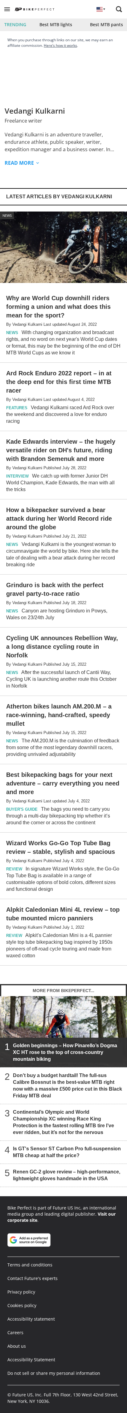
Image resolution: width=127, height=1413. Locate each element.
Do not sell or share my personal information (53, 1373)
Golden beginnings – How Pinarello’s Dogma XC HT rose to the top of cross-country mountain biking (65, 1052)
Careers (15, 1332)
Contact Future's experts (32, 1278)
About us (16, 1346)
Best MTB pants (106, 24)
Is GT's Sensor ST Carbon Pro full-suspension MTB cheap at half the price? (67, 1152)
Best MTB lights (55, 24)
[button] (7, 9)
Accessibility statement (31, 1319)
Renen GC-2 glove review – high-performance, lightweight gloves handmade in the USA (66, 1175)
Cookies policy (21, 1305)
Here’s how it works (60, 45)
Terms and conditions (29, 1265)
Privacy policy (21, 1292)
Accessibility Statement (31, 1360)
